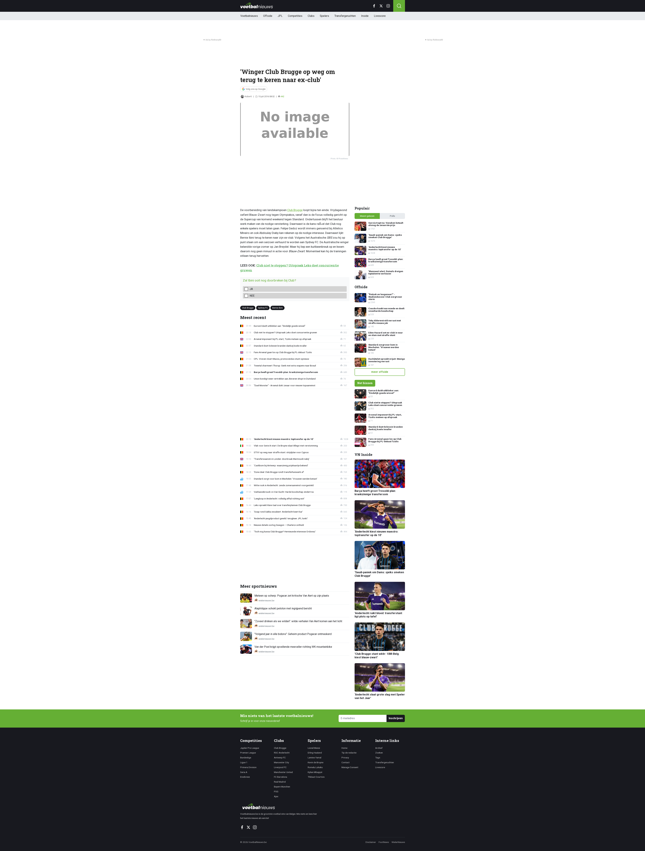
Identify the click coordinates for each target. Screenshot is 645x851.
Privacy (345, 757)
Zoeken (379, 752)
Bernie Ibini (277, 307)
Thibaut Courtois (316, 777)
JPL (280, 15)
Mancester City (281, 762)
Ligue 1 (243, 762)
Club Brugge (295, 210)
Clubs (311, 15)
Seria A (243, 772)
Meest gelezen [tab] (367, 216)
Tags (377, 757)
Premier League (248, 752)
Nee (252, 295)
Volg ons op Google (255, 89)
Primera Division (248, 767)
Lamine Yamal (314, 757)
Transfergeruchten (345, 15)
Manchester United (283, 772)
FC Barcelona (280, 777)
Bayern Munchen (282, 786)
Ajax (276, 796)
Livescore (380, 15)
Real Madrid (280, 781)
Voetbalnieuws (249, 15)
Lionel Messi (314, 748)
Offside (267, 15)
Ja (251, 289)
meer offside (379, 371)
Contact (345, 762)
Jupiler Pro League (249, 748)
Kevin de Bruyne (315, 762)
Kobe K (248, 96)
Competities (295, 15)
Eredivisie (245, 777)
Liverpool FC (280, 767)
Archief (378, 748)
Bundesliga (245, 757)
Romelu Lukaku (315, 767)
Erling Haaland (315, 752)
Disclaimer (371, 842)
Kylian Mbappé (315, 772)
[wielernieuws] (280, 806)
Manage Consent (349, 767)
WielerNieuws (398, 842)
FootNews (384, 842)
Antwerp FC (280, 757)
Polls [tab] (392, 216)
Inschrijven (396, 718)
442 (282, 96)
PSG (276, 791)
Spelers (324, 15)
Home (344, 748)
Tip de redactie (348, 752)
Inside (365, 15)
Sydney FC (263, 307)
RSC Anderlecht (282, 752)
